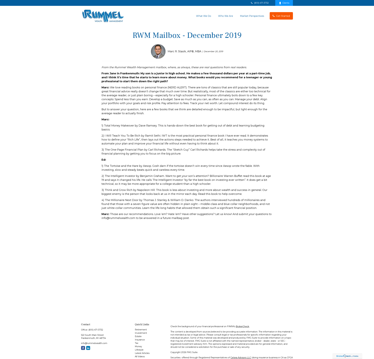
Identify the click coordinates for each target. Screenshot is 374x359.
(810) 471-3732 (261, 3)
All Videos (140, 356)
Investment (141, 333)
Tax (136, 343)
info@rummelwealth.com (94, 343)
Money (138, 346)
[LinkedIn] (88, 348)
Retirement (141, 329)
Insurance (140, 339)
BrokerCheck (242, 326)
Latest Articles (142, 353)
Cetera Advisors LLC (241, 357)
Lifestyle (139, 349)
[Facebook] (83, 348)
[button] (203, 16)
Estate (138, 336)
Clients (285, 3)
